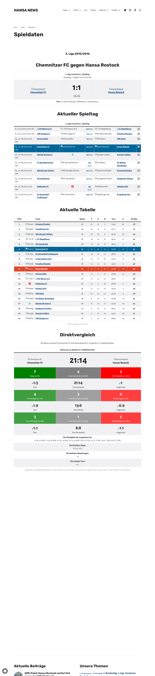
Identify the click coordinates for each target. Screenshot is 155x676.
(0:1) (89, 155)
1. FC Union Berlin (97, 673)
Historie (102, 10)
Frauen (93, 10)
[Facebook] (135, 10)
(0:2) (89, 129)
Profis (76, 10)
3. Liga (121, 673)
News (65, 10)
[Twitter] (125, 10)
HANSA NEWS (26, 10)
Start (15, 27)
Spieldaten (31, 27)
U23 (85, 10)
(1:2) (90, 134)
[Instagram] (130, 10)
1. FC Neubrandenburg (85, 673)
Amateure (130, 673)
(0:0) (89, 147)
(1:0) (90, 139)
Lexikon (115, 10)
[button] (140, 10)
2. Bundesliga (110, 673)
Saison (23, 27)
